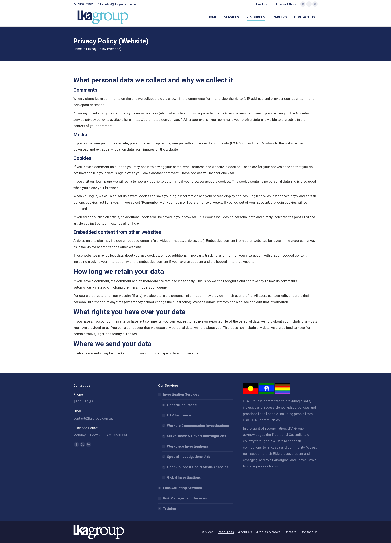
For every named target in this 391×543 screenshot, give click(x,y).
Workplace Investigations (187, 446)
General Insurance (182, 405)
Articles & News (286, 4)
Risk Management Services (185, 498)
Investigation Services (181, 394)
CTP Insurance (179, 415)
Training (169, 509)
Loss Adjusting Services (182, 488)
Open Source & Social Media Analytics (197, 467)
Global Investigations (184, 477)
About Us (261, 4)
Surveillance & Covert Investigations (196, 436)
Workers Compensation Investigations (198, 425)
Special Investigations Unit (188, 457)
